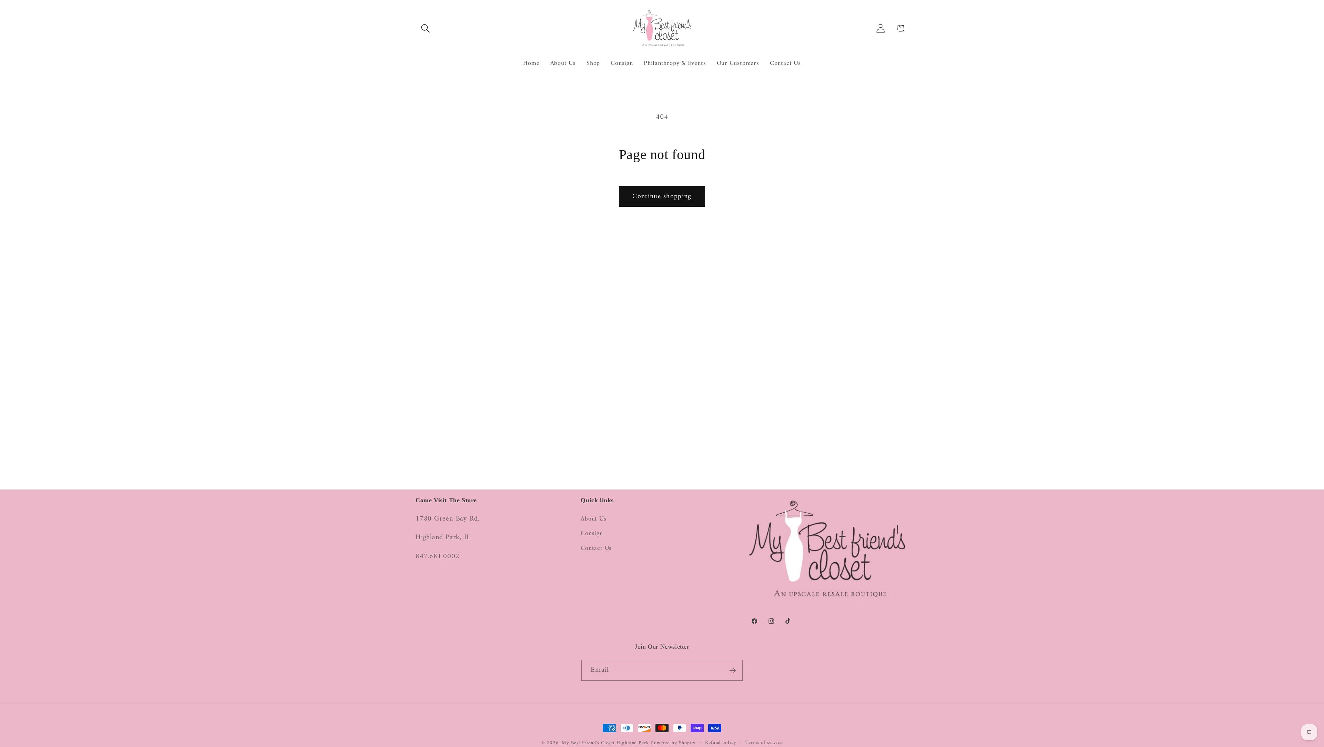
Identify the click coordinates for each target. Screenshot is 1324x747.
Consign (592, 533)
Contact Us (596, 548)
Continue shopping (661, 196)
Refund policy (720, 743)
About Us (593, 519)
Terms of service (764, 743)
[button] (425, 28)
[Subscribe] (732, 670)
